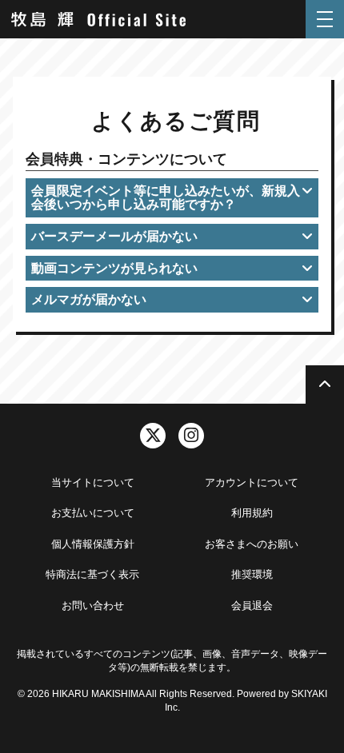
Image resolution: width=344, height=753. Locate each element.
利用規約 (252, 513)
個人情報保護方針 (92, 544)
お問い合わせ (93, 606)
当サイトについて (92, 482)
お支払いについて (92, 513)
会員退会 (252, 606)
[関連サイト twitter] (153, 435)
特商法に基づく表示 (92, 574)
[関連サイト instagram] (191, 435)
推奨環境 (252, 574)
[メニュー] (325, 19)
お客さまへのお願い (251, 544)
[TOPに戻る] (325, 384)
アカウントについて (251, 482)
